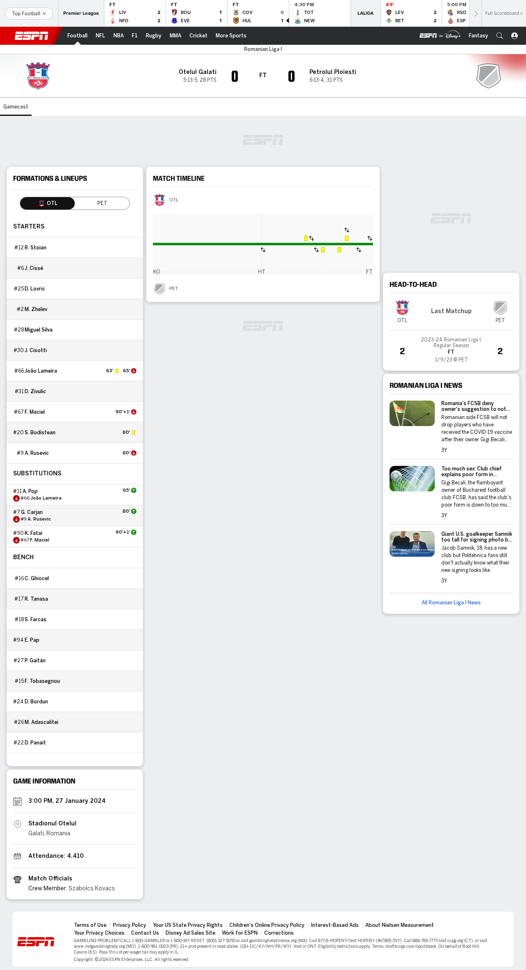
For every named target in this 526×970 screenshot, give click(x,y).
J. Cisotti (36, 350)
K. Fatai (33, 533)
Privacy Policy (129, 925)
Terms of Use (90, 925)
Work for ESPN (240, 933)
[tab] (47, 203)
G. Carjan (32, 512)
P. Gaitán (35, 661)
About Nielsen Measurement (399, 925)
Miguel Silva (39, 330)
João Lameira (41, 371)
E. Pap (32, 640)
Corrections (279, 933)
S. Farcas (35, 619)
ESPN (31, 36)
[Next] (475, 13)
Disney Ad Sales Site (190, 933)
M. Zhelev (36, 309)
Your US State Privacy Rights (188, 925)
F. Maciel (35, 412)
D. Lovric (35, 289)
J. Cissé (34, 268)
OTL (173, 200)
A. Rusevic (37, 453)
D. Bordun (36, 702)
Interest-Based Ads (335, 925)
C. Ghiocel (37, 578)
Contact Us (145, 933)
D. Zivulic (35, 391)
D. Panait (35, 743)
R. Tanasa (36, 599)
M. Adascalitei (41, 722)
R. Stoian (35, 248)
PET (173, 288)
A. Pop (30, 491)
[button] (499, 35)
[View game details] (451, 347)
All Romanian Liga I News (451, 603)
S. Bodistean (40, 432)
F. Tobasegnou (42, 681)
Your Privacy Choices (99, 933)
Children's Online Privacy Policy (267, 925)
